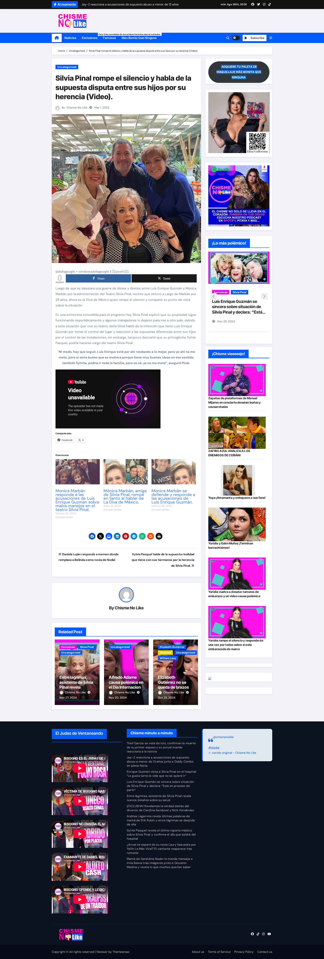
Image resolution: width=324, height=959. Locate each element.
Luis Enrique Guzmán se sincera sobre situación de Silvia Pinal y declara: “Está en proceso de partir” (160, 786)
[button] (270, 38)
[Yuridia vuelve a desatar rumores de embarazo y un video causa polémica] (237, 574)
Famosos (109, 38)
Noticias (70, 38)
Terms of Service (219, 952)
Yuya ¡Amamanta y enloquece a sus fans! (237, 498)
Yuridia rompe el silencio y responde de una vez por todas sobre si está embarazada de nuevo (235, 645)
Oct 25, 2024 (166, 698)
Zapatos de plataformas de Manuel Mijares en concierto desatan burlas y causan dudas (234, 402)
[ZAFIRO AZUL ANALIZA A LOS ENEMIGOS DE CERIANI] (237, 433)
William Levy (168, 658)
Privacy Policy (244, 952)
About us (198, 952)
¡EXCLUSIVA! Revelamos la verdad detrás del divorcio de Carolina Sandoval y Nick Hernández (160, 808)
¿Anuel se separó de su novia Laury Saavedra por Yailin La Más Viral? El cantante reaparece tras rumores (161, 849)
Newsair (102, 952)
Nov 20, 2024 (118, 698)
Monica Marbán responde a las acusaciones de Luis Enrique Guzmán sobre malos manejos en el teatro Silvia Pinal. (77, 500)
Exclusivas (91, 36)
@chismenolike (223, 737)
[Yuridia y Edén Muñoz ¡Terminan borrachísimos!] (237, 524)
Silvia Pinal (87, 647)
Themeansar (120, 952)
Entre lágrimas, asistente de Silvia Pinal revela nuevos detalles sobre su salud (76, 687)
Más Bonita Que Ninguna (139, 38)
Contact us (264, 952)
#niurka (213, 747)
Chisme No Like (77, 107)
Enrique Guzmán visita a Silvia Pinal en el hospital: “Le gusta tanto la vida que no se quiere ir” (161, 774)
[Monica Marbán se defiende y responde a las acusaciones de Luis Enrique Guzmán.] (174, 471)
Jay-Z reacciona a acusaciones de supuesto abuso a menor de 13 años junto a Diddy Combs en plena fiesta (160, 761)
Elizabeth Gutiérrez (172, 647)
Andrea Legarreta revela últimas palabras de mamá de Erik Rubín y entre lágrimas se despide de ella (161, 820)
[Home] (57, 38)
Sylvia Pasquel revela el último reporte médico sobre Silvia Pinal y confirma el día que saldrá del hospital (161, 834)
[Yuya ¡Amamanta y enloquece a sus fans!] (237, 480)
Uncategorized (66, 67)
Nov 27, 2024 (68, 698)
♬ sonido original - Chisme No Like (232, 753)
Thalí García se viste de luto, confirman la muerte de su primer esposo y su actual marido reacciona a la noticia (161, 747)
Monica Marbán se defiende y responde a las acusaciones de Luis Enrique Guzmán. (173, 496)
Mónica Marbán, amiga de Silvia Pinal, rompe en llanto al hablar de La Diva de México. (125, 496)
